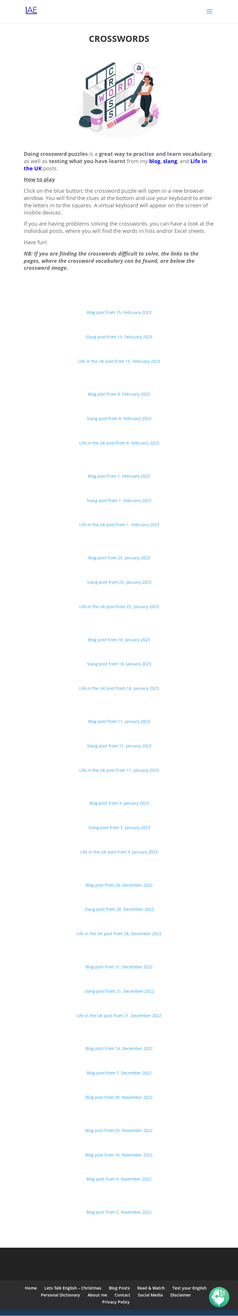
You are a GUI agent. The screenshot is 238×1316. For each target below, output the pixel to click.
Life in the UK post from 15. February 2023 (119, 361)
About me (97, 1295)
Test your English (189, 1288)
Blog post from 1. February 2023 (119, 476)
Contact (122, 1295)
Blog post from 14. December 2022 (119, 1048)
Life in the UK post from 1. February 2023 (119, 524)
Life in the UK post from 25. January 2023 (119, 606)
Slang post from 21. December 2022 (119, 991)
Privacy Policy (116, 1302)
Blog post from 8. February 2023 (119, 394)
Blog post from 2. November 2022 (119, 1212)
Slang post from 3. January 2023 (119, 827)
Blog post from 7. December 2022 (119, 1073)
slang (170, 161)
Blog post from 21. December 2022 (119, 966)
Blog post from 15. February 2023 (119, 312)
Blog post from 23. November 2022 (119, 1130)
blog (154, 161)
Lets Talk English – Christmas (72, 1288)
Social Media (150, 1295)
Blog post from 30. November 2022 (119, 1097)
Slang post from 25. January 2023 (119, 582)
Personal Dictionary (60, 1295)
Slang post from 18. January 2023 (119, 664)
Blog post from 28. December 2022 (119, 885)
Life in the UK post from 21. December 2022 (119, 1015)
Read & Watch (151, 1288)
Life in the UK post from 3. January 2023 (119, 852)
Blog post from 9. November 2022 (119, 1179)
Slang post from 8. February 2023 (119, 418)
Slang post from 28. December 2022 (119, 909)
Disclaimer (180, 1295)
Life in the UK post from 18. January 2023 (119, 688)
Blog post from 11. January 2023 (119, 721)
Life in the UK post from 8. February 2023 (119, 443)
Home (31, 1288)
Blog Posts (119, 1288)
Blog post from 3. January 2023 (119, 803)
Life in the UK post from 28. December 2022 (119, 933)
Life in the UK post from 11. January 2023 (119, 770)
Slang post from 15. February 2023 (119, 337)
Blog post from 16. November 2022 (119, 1155)
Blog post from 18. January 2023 (119, 639)
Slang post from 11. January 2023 (119, 746)
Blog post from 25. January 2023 (119, 557)
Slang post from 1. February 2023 (119, 500)
